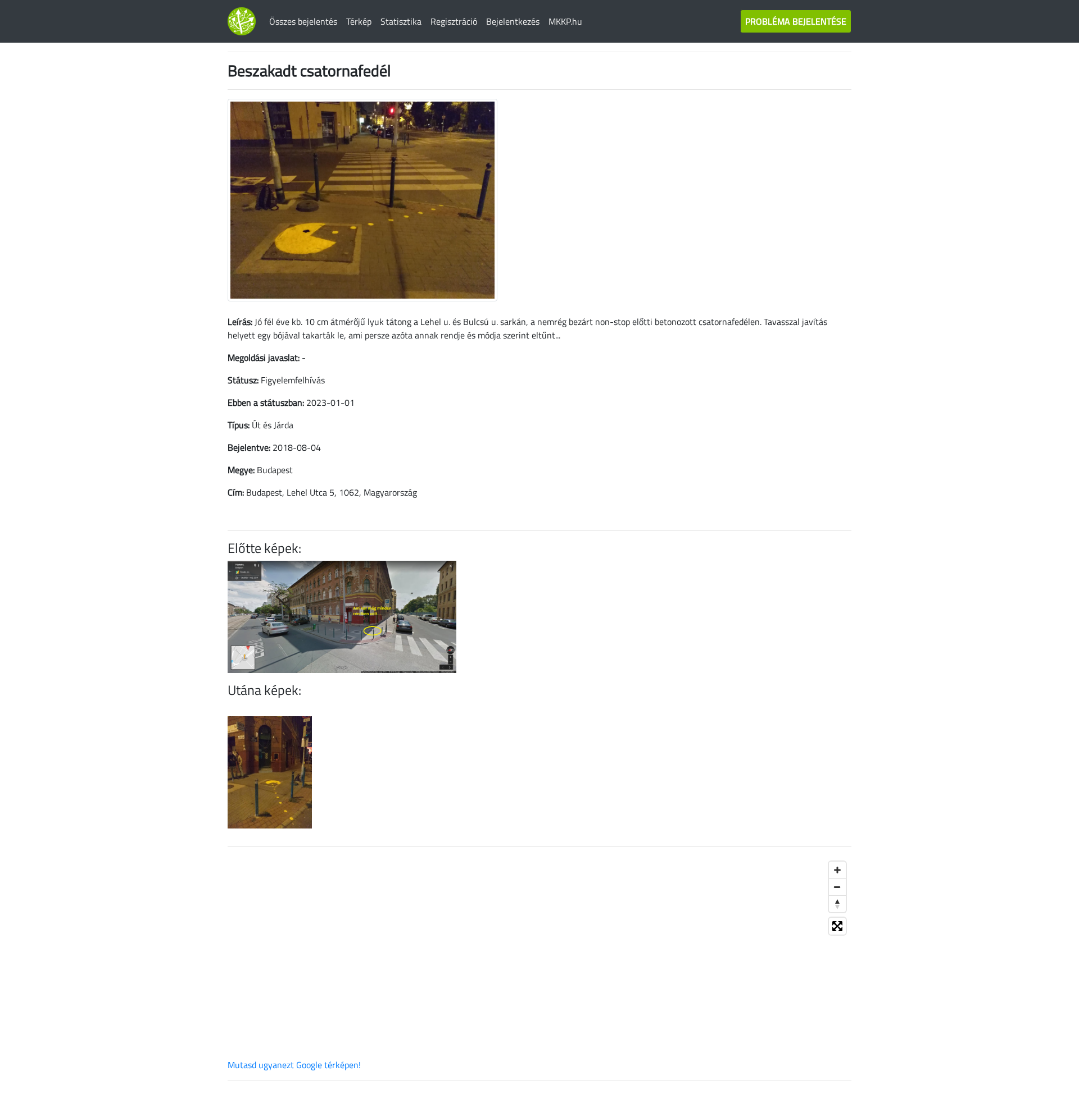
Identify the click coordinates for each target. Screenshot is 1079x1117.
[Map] (539, 957)
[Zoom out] (837, 886)
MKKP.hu (565, 21)
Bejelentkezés (513, 21)
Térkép (358, 21)
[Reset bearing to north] (837, 903)
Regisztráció (453, 21)
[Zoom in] (837, 870)
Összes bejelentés (303, 21)
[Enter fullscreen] (837, 926)
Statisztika (400, 21)
